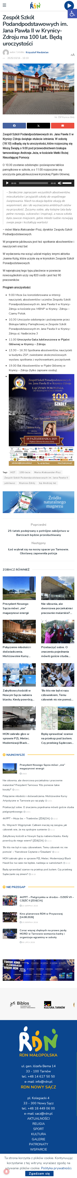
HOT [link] (12, 472)
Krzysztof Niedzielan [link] (37, 52)
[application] (38, 183)
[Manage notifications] (6, 1171)
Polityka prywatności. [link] (56, 1168)
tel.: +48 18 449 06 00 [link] (38, 1108)
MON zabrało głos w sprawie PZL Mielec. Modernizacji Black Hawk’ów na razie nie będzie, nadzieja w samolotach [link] (16, 738)
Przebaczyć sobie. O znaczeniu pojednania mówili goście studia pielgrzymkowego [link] (55, 652)
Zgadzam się (39, 1173)
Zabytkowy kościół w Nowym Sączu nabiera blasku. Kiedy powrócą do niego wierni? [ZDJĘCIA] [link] (17, 695)
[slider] (67, 183)
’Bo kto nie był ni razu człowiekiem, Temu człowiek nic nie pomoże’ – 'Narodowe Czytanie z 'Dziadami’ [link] (57, 695)
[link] (72, 13)
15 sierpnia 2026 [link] (29, 922)
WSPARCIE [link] (38, 1149)
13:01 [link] (16, 790)
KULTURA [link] (38, 1134)
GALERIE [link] (38, 1139)
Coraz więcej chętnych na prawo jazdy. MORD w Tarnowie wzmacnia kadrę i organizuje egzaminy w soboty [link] (43, 934)
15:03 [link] (24, 774)
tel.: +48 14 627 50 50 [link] (38, 1076)
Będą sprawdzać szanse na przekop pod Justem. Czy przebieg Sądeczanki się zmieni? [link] (57, 738)
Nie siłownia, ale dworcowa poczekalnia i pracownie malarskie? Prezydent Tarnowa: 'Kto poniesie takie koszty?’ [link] (57, 608)
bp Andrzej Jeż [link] (47, 483)
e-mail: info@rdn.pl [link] (38, 1081)
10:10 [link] (56, 852)
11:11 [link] (52, 830)
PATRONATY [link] (38, 1144)
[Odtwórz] (7, 183)
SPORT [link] (38, 1129)
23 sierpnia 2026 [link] (29, 906)
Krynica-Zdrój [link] (27, 483)
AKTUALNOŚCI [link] (38, 1118)
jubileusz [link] (9, 483)
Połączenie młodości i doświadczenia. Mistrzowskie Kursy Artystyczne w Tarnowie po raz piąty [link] (18, 652)
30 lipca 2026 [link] (28, 942)
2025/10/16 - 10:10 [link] (18, 58)
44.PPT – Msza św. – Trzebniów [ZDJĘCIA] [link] (26, 818)
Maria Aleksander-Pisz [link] (47, 472)
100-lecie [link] (25, 472)
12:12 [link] (55, 819)
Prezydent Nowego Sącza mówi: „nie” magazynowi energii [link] (16, 608)
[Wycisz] (59, 183)
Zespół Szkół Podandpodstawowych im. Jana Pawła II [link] (36, 477)
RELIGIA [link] (38, 1124)
